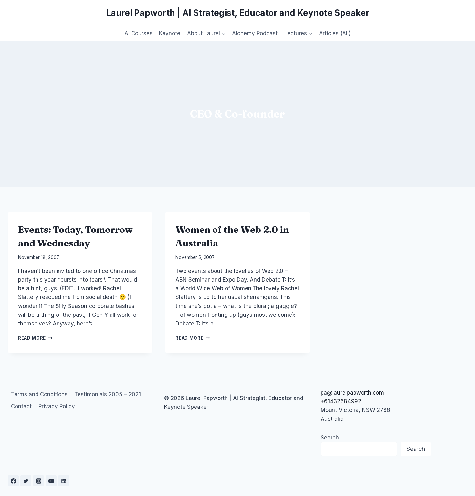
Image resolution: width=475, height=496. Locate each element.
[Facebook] (13, 480)
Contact (21, 406)
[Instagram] (38, 480)
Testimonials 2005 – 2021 (107, 394)
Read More (35, 338)
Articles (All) (335, 33)
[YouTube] (51, 480)
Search (330, 437)
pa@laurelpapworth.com (352, 392)
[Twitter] (25, 480)
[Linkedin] (63, 480)
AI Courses (138, 33)
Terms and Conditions (39, 394)
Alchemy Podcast (255, 33)
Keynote (169, 33)
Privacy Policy (56, 406)
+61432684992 (341, 401)
